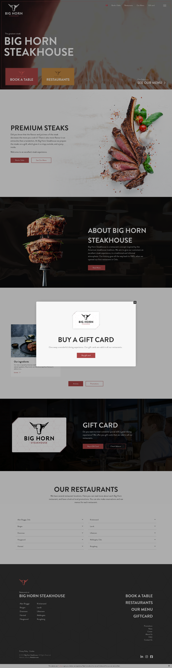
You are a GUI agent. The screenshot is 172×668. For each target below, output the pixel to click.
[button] (135, 302)
